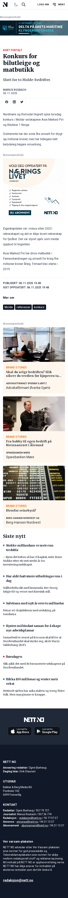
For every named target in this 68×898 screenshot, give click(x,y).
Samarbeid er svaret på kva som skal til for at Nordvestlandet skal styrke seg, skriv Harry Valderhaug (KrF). (32, 641)
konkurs (39, 307)
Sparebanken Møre (20, 457)
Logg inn (43, 4)
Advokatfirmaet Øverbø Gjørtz (28, 388)
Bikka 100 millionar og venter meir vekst (32, 681)
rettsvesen (23, 307)
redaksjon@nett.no (30, 817)
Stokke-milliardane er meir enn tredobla (29, 547)
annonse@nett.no (27, 821)
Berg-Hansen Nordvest (23, 522)
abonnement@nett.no (35, 825)
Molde (9, 307)
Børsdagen (14, 656)
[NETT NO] (8, 4)
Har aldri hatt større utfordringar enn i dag (34, 578)
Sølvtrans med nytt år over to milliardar (35, 603)
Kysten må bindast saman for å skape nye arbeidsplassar (33, 628)
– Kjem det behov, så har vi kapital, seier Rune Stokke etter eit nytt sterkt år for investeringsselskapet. (32, 560)
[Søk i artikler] (23, 4)
